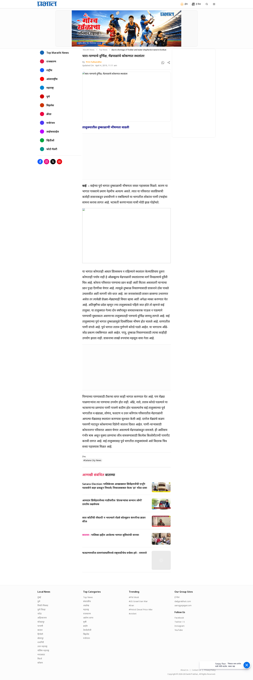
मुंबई (39, 597)
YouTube (179, 630)
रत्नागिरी (40, 642)
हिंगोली (40, 634)
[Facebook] (40, 161)
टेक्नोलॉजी (87, 630)
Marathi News (88, 50)
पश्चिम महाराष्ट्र (43, 650)
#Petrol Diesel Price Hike (140, 609)
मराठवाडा (41, 654)
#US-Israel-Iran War (138, 601)
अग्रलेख (86, 605)
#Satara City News (92, 460)
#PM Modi (134, 597)
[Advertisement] (126, 156)
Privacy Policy (210, 670)
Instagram (179, 625)
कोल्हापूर (40, 621)
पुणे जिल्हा (41, 609)
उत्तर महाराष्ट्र (42, 646)
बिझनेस (86, 634)
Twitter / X (180, 621)
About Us (184, 670)
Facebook (179, 617)
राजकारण (87, 613)
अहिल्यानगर (42, 617)
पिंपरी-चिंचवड (42, 605)
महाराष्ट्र (86, 609)
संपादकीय (87, 601)
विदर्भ (39, 658)
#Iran (131, 605)
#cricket (132, 613)
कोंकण (40, 662)
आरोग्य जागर (88, 617)
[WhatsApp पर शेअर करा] (163, 63)
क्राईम (85, 625)
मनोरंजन (86, 638)
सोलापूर (40, 638)
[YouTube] (59, 161)
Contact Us (196, 670)
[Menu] (214, 4)
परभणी (40, 625)
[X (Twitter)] (53, 161)
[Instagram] (46, 161)
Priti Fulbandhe (94, 62)
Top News (103, 50)
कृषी (85, 621)
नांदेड (39, 613)
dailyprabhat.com (183, 601)
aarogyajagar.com (183, 605)
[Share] (169, 63)
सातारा (40, 630)
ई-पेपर (177, 597)
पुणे (38, 601)
